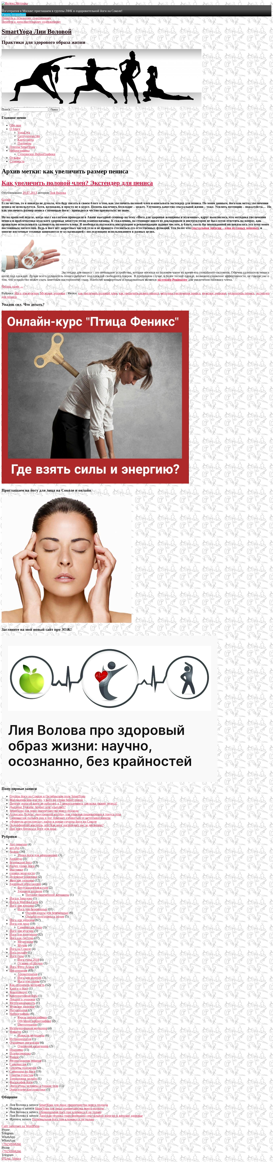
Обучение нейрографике (34, 1021)
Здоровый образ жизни (25, 884)
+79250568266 (11, 1144)
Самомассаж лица (30, 927)
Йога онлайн (18, 952)
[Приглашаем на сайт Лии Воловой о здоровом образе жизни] (109, 781)
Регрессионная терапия (25, 1060)
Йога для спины (29, 981)
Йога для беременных (32, 909)
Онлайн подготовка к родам (45, 916)
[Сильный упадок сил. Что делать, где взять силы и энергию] (95, 482)
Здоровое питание (30, 891)
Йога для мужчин (27, 293)
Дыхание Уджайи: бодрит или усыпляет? (38, 807)
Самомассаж (18, 1064)
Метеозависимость (22, 1003)
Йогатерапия (18, 970)
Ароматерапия (27, 974)
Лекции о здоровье (22, 999)
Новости (15, 1031)
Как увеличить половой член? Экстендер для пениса (77, 182)
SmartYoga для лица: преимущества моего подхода (44, 810)
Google (6, 199)
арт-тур (15, 848)
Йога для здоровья (22, 920)
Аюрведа (16, 858)
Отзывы (15, 157)
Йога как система (21, 938)
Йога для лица (19, 923)
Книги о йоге (19, 988)
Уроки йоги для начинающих (38, 855)
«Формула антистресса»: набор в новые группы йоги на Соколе (53, 821)
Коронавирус (19, 992)
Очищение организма (24, 1042)
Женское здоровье (22, 880)
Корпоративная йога (24, 995)
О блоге (15, 129)
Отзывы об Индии (30, 963)
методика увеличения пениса (180, 293)
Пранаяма (16, 1049)
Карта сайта (26, 139)
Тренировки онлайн (23, 1078)
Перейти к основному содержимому (26, 18)
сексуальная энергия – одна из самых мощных (225, 228)
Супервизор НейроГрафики (36, 154)
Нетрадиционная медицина (28, 1028)
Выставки (16, 869)
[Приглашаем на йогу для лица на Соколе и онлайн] (67, 621)
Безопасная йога (21, 862)
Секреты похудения (23, 1067)
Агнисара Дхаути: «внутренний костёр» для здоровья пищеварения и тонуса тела (65, 814)
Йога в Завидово (21, 898)
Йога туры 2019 (28, 959)
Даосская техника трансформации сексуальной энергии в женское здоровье (91, 1115)
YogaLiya (24, 132)
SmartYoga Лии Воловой (37, 31)
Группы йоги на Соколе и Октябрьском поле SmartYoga (47, 796)
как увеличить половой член (97, 293)
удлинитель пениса (241, 293)
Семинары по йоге (22, 1071)
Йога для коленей (30, 977)
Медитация (25, 941)
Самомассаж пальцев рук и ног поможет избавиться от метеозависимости (60, 818)
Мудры (22, 945)
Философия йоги (21, 1082)
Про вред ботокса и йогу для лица (33, 828)
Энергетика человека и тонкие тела (34, 1086)
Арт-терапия (18, 844)
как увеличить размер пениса (139, 293)
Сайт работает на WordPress (20, 1126)
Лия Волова (58, 192)
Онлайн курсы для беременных (47, 913)
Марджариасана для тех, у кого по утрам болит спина (46, 800)
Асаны (14, 851)
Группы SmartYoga (22, 147)
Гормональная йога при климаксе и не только (70, 1112)
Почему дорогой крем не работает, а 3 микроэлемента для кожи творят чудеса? (63, 803)
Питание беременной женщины (47, 894)
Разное (14, 1057)
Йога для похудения (23, 934)
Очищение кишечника (33, 1046)
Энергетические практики (28, 1089)
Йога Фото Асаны (22, 967)
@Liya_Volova (11, 1158)
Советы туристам (21, 1075)
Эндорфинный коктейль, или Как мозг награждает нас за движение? (57, 825)
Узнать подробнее (14, 14)
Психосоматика (20, 1053)
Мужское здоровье (52, 293)
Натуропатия (18, 1010)
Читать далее (12, 286)
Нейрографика (20, 150)
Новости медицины (31, 1035)
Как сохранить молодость (27, 985)
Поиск (6, 109)
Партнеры (24, 143)
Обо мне (15, 125)
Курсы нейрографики (32, 1017)
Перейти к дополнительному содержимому (31, 21)
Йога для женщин (22, 905)
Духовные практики (23, 876)
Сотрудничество (29, 136)
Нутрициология (20, 1039)
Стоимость (17, 161)
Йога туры (17, 956)
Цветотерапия (27, 1024)
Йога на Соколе (20, 949)
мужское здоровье (214, 293)
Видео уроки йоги (22, 866)
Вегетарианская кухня (33, 887)
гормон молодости (22, 873)
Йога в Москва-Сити (24, 902)
